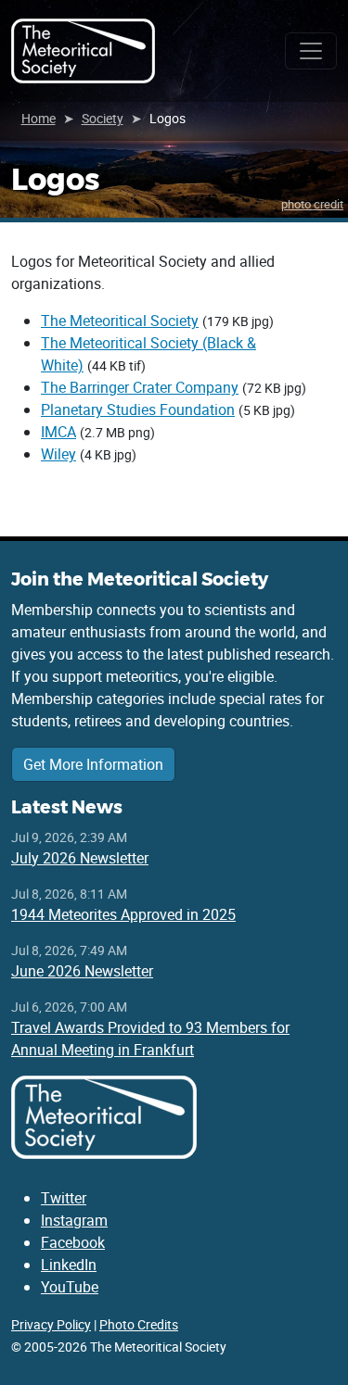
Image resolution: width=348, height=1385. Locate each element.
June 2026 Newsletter (82, 971)
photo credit (312, 203)
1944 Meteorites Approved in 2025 (123, 914)
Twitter (63, 1198)
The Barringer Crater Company (139, 387)
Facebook (73, 1242)
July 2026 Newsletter (79, 858)
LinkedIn (69, 1264)
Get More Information (93, 764)
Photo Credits (138, 1324)
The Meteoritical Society (120, 320)
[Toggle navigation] (311, 50)
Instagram (74, 1220)
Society (102, 118)
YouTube (69, 1287)
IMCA (58, 432)
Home (38, 118)
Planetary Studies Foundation (138, 409)
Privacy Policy (51, 1324)
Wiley (58, 454)
